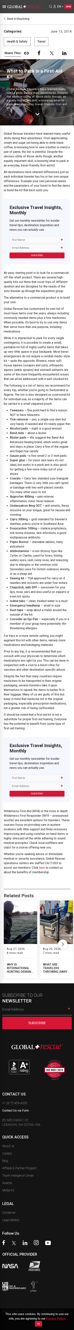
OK (38, 1323)
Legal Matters (10, 1220)
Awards (7, 1183)
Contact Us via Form (15, 1110)
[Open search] (50, 6)
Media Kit (8, 1190)
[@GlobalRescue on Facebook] (4, 1243)
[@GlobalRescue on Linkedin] (26, 1243)
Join (68, 6)
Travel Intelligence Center (18, 1175)
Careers (7, 1153)
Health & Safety (17, 41)
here (42, 867)
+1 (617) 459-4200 (14, 1103)
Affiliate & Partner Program (19, 1168)
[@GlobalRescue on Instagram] (37, 1243)
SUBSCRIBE (37, 255)
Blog (5, 1161)
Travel (41, 41)
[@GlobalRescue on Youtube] (49, 1243)
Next (63, 943)
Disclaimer (9, 1212)
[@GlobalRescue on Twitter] (14, 1243)
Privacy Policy (56, 1318)
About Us (8, 1146)
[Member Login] (54, 6)
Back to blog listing (18, 18)
